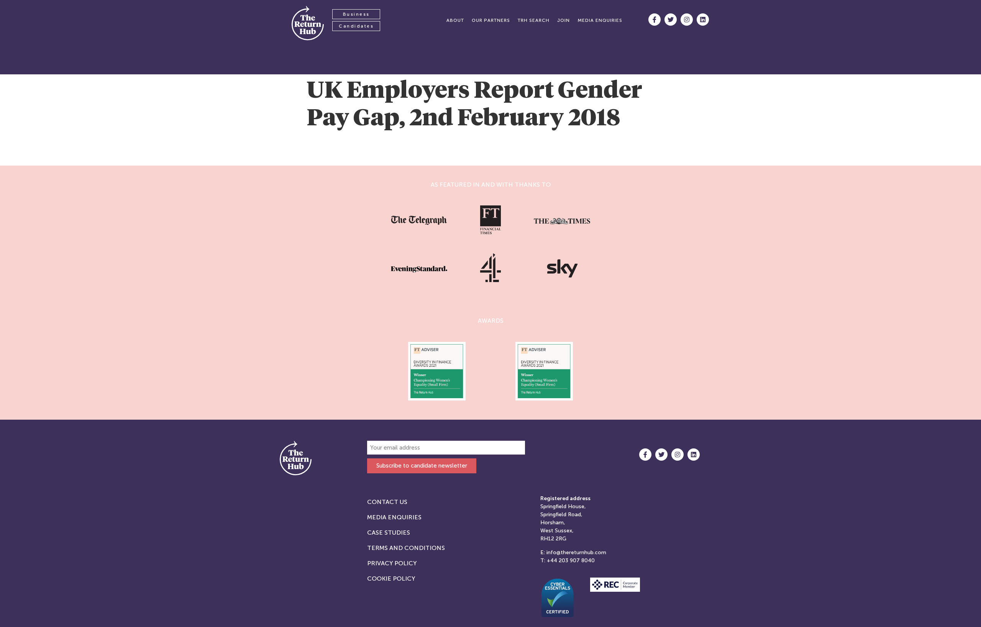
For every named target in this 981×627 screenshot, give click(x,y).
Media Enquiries (394, 517)
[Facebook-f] (654, 19)
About (455, 20)
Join (563, 20)
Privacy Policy (392, 563)
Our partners (491, 20)
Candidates (356, 26)
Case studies (388, 532)
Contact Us (387, 502)
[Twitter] (670, 19)
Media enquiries (599, 20)
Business (356, 14)
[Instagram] (687, 19)
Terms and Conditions (406, 547)
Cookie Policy (391, 578)
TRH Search (534, 20)
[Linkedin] (703, 19)
